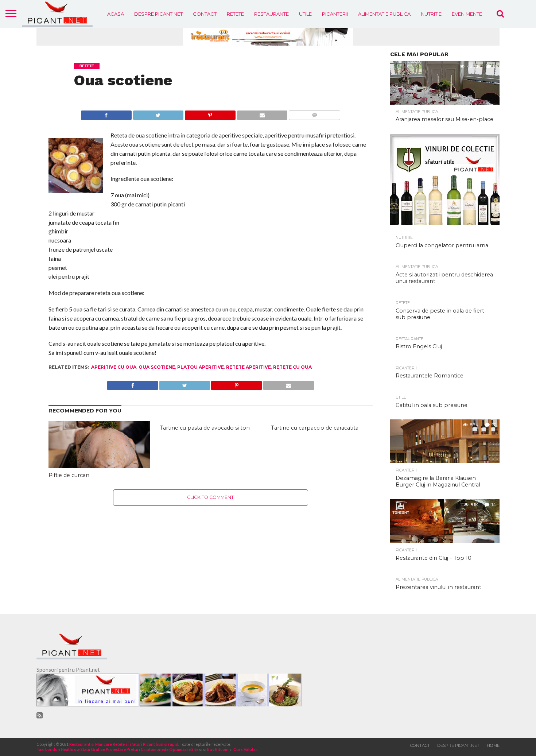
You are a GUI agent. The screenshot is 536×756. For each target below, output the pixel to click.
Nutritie (431, 14)
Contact (205, 14)
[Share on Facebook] (106, 113)
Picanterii (335, 14)
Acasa (115, 14)
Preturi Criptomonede (147, 749)
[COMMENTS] (314, 113)
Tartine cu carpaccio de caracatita (314, 427)
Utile (305, 14)
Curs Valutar (245, 749)
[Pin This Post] (210, 113)
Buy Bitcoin (218, 749)
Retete (235, 14)
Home (493, 745)
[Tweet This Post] (158, 113)
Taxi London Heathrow (58, 749)
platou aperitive (200, 367)
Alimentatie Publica (384, 14)
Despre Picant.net (158, 14)
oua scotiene (157, 367)
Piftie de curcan (68, 475)
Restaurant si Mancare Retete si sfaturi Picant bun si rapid (123, 744)
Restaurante (271, 14)
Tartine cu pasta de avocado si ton (205, 427)
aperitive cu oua (113, 367)
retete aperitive (248, 367)
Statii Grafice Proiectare (103, 749)
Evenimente (467, 14)
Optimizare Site (183, 749)
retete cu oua (292, 367)
